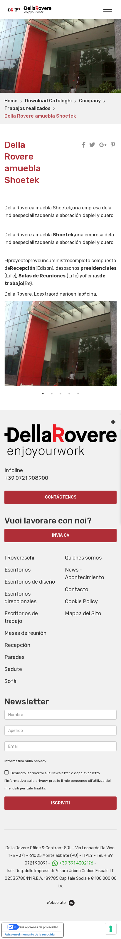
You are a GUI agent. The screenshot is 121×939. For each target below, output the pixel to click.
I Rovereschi (19, 558)
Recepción (17, 645)
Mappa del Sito (83, 613)
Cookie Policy (81, 601)
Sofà (10, 681)
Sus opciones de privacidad (38, 927)
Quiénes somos (83, 558)
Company (90, 101)
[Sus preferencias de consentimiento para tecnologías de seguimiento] (110, 928)
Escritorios (17, 570)
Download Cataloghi (48, 101)
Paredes (14, 657)
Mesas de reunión (25, 633)
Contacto (76, 589)
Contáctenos (60, 497)
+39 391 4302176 (76, 863)
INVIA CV (60, 535)
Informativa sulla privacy (25, 761)
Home (11, 101)
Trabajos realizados (27, 108)
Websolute (57, 902)
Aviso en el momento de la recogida (30, 934)
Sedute (13, 669)
